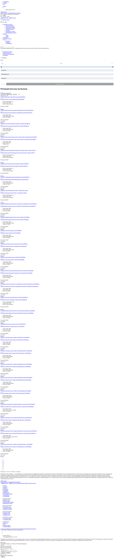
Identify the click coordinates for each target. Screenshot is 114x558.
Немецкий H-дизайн (7, 503)
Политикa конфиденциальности (29, 528)
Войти (4, 6)
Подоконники (6, 496)
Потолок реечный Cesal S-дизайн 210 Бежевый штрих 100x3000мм (16, 366)
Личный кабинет (7, 526)
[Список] (1, 92)
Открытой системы (7, 509)
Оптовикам (5, 37)
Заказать (3, 552)
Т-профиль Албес (7, 519)
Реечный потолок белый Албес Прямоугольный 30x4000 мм (14, 166)
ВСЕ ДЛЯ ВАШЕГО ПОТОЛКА (13, 13)
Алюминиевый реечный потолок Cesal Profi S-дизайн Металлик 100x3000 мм (18, 206)
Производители (6, 525)
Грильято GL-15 (6, 514)
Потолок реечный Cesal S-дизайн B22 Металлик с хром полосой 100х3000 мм (18, 433)
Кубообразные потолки (11, 32)
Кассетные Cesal (7, 506)
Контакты (8, 41)
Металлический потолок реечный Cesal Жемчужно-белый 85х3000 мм (16, 112)
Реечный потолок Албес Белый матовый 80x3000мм (12, 99)
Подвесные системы (10, 31)
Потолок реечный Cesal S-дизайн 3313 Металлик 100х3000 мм (15, 339)
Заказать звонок (6, 19)
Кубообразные (6, 492)
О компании (6, 1)
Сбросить (3, 84)
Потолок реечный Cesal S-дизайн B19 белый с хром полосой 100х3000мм (17, 406)
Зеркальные (5, 490)
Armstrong (5, 491)
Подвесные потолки (7, 24)
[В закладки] (2, 98)
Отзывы (5, 2)
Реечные (5, 487)
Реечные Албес (6, 500)
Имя (2, 550)
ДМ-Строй (3, 13)
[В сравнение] (1, 98)
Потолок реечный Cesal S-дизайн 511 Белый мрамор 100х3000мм (15, 393)
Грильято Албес (6, 512)
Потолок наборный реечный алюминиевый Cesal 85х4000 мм (14, 179)
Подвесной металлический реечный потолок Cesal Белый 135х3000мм (16, 273)
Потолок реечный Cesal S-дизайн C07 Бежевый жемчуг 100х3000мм (16, 446)
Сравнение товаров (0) (6, 93)
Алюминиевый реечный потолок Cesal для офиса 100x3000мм (15, 219)
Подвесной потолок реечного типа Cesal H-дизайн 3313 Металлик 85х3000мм (18, 139)
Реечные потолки (10, 25)
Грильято (8, 30)
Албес (7, 36)
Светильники (6, 495)
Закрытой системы (7, 507)
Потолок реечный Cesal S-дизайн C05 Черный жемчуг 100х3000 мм (16, 353)
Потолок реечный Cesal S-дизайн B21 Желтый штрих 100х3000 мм (16, 420)
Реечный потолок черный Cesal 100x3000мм (11, 232)
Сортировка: (3, 94)
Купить (2, 109)
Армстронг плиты (10, 29)
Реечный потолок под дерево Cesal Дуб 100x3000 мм (12, 326)
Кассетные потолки (10, 26)
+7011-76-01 (12, 17)
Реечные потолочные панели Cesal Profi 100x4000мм (12, 259)
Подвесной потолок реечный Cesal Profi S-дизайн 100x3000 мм (15, 126)
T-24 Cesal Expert (7, 518)
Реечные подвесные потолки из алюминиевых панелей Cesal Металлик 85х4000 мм (19, 286)
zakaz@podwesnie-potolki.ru (22, 483)
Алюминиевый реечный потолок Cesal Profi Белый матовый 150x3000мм (17, 313)
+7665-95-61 (4, 17)
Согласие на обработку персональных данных (11, 528)
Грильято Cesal (6, 513)
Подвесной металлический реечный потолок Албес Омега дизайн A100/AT (18, 152)
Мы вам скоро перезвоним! (7, 555)
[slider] (1, 67)
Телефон (3, 551)
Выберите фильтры (60, 84)
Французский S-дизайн (8, 502)
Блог (4, 4)
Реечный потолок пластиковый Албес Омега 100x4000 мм (14, 299)
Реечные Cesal (6, 499)
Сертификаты (9, 43)
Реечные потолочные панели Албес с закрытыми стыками (14, 192)
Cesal (7, 35)
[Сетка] (2, 92)
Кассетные (5, 489)
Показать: (3, 95)
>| (3, 469)
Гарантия (8, 42)
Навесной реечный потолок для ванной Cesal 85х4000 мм (14, 246)
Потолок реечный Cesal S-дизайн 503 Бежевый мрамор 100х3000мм (16, 379)
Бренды (5, 33)
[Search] (1, 19)
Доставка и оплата (7, 38)
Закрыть (8, 552)
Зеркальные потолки (10, 28)
